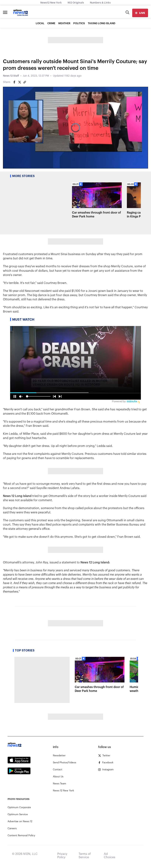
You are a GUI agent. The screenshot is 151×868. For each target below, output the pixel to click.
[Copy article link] (24, 82)
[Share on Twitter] (19, 82)
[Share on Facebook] (14, 82)
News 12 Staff (11, 76)
